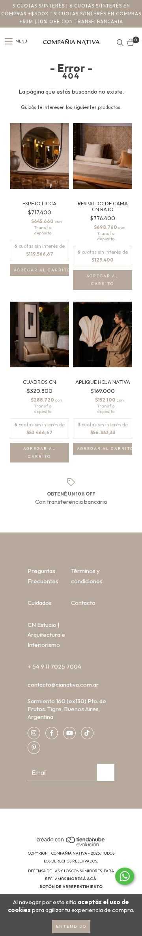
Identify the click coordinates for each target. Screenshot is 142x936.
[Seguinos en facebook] (51, 733)
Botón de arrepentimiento (71, 886)
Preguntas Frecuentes (43, 576)
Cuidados (40, 602)
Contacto (83, 602)
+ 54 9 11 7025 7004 (54, 666)
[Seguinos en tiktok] (87, 733)
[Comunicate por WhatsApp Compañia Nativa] (124, 876)
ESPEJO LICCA (39, 203)
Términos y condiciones (87, 576)
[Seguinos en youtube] (69, 733)
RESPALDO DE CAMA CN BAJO (103, 206)
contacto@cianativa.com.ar (63, 684)
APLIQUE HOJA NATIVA (102, 382)
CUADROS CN (39, 382)
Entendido (71, 926)
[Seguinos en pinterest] (34, 747)
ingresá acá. (82, 878)
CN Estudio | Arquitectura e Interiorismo (46, 635)
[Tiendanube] (71, 845)
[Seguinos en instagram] (34, 733)
